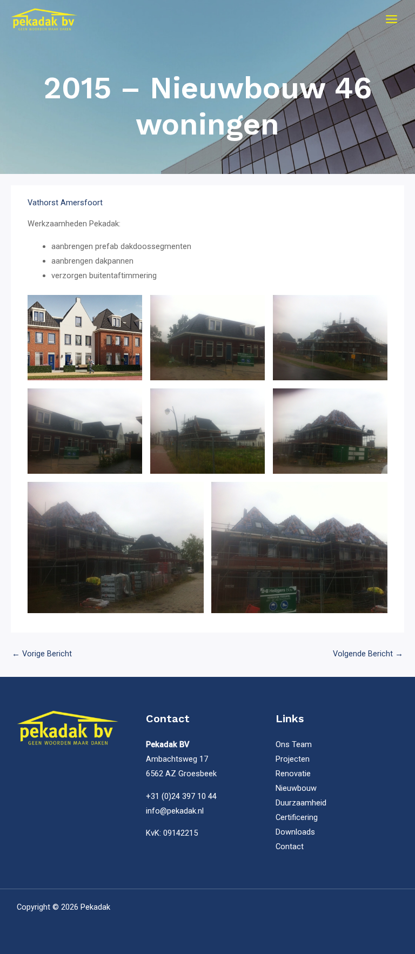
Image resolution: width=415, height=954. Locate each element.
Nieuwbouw (296, 788)
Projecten (293, 759)
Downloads (295, 832)
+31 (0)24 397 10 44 (181, 796)
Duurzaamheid (301, 803)
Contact (290, 846)
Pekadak (95, 907)
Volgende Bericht (368, 654)
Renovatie (293, 773)
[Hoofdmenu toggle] (391, 19)
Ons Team (294, 744)
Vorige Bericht (42, 654)
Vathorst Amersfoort (65, 202)
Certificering (297, 817)
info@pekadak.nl (175, 811)
